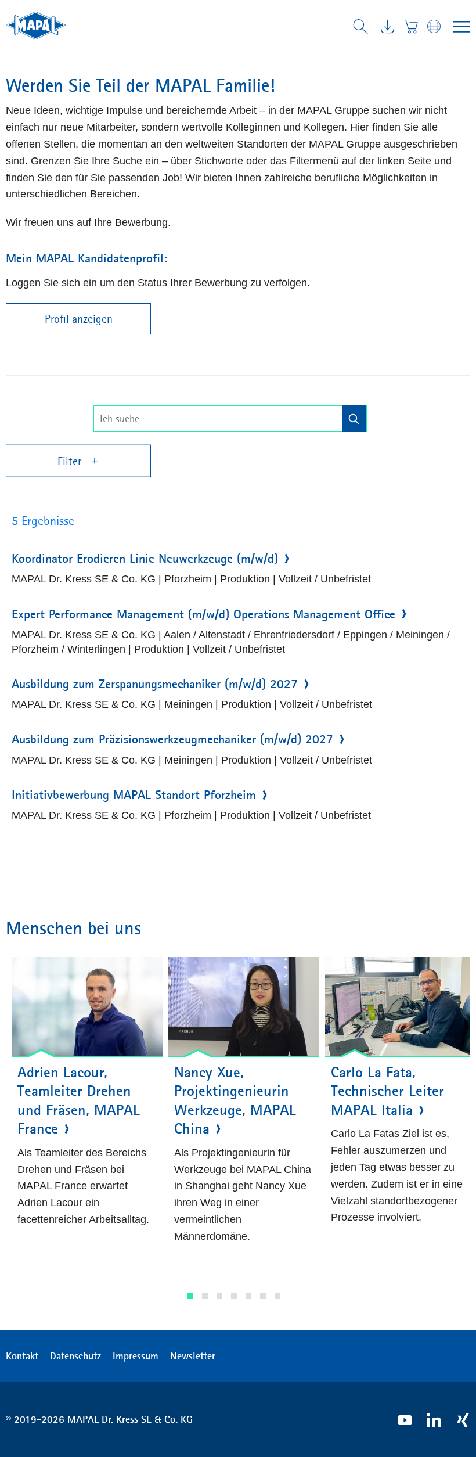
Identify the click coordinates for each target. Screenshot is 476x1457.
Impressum (135, 1356)
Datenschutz (75, 1356)
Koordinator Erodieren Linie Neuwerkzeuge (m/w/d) (145, 559)
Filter (70, 461)
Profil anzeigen (79, 319)
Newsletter (192, 1356)
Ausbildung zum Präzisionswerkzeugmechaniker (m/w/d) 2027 (172, 739)
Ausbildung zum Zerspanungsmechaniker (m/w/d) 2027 (155, 684)
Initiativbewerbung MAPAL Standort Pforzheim (134, 795)
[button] (190, 1296)
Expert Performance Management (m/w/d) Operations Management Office (203, 614)
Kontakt (22, 1356)
